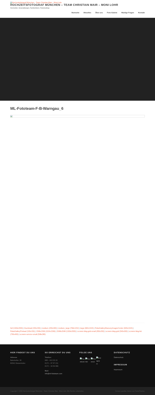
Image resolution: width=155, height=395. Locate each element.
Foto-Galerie (112, 13)
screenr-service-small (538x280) (33, 334)
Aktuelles (87, 13)
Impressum (118, 370)
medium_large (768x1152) (68, 328)
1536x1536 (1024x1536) (45, 331)
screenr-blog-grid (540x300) (117, 331)
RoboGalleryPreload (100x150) (22, 331)
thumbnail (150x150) (32, 328)
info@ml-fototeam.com (53, 374)
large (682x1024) (87, 328)
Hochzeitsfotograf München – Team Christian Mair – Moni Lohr (64, 4)
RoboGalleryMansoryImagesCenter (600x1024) (114, 328)
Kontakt (141, 13)
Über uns (99, 13)
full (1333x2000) (16, 328)
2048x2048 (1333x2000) (66, 331)
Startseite (75, 13)
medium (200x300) (49, 328)
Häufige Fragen (127, 13)
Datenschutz (118, 357)
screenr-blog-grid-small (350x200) (90, 331)
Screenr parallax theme (123, 391)
